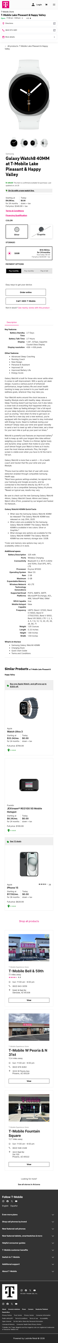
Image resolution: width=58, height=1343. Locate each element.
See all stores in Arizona (29, 1184)
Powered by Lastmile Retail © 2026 (29, 1338)
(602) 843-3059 (19, 986)
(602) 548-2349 (19, 1148)
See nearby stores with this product (34, 308)
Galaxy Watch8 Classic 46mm (24, 498)
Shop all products (29, 921)
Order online (26, 292)
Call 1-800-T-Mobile (25, 301)
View (29, 1000)
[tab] (12, 322)
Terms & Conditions (15, 211)
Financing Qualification (16, 215)
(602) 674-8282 (19, 1067)
